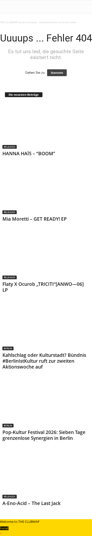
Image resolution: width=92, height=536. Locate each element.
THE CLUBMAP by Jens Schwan (18, 22)
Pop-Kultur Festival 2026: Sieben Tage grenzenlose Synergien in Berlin (43, 435)
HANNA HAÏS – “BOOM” (28, 153)
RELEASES (9, 146)
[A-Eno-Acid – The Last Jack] (46, 475)
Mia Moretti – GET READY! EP (34, 219)
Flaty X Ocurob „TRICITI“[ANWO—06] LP (43, 287)
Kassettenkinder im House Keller (57, 22)
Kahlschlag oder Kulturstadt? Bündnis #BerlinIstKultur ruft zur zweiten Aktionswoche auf (44, 361)
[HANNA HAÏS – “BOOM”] (46, 126)
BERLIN (8, 348)
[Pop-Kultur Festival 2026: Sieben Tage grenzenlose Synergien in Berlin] (46, 404)
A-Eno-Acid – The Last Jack (31, 503)
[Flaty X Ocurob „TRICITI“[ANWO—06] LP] (46, 256)
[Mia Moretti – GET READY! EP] (46, 191)
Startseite (57, 72)
